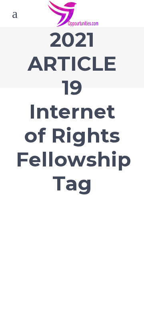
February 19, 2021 (36, 198)
